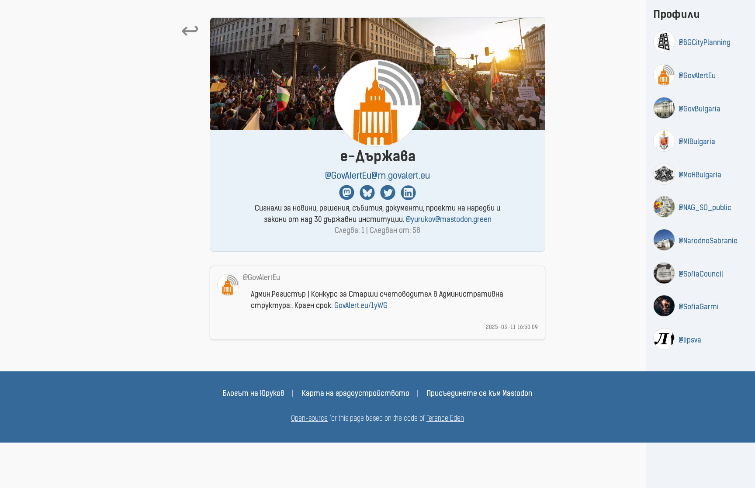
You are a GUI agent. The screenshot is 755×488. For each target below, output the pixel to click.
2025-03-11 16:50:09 (512, 327)
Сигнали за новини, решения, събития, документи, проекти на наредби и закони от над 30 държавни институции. (377, 214)
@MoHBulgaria (700, 175)
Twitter (387, 192)
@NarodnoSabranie (708, 241)
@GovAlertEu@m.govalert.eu (377, 176)
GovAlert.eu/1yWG (361, 306)
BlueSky (367, 192)
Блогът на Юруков (253, 394)
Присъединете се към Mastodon (479, 394)
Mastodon (346, 192)
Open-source (309, 418)
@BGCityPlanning (705, 43)
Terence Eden (445, 418)
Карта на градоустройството (355, 394)
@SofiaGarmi (699, 307)
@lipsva (690, 340)
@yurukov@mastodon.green (449, 220)
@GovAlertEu (697, 76)
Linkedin (408, 192)
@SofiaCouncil (701, 274)
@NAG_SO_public (705, 208)
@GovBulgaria (699, 109)
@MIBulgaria (697, 142)
